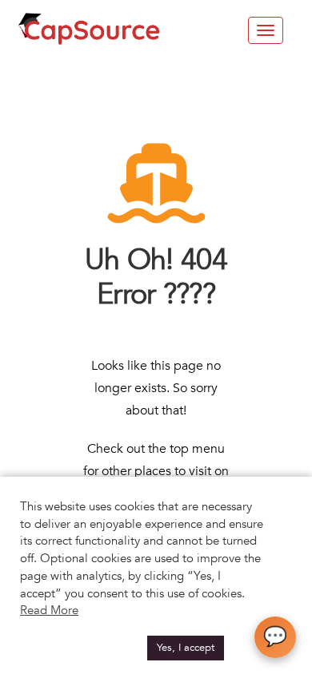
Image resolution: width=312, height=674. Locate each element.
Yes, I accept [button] (185, 647)
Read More (49, 610)
